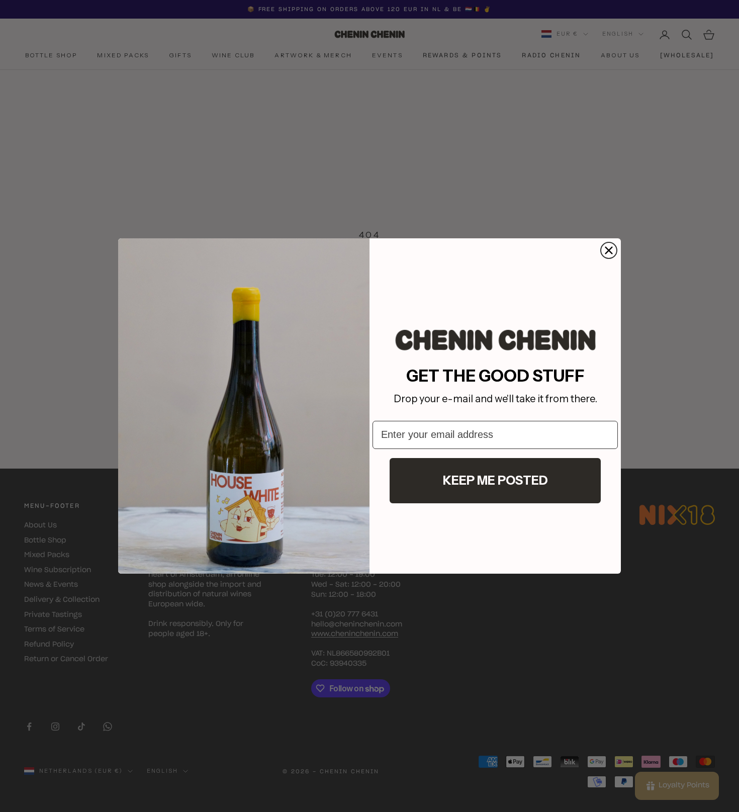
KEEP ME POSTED (495, 480)
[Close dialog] (609, 250)
